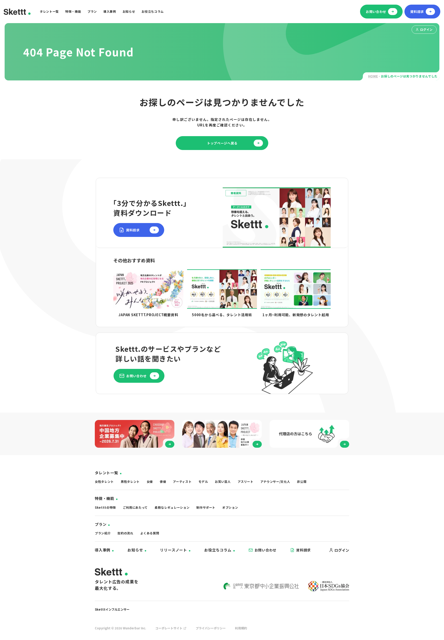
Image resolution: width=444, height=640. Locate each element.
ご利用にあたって (135, 507)
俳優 (163, 481)
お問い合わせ (266, 550)
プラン (92, 11)
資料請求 (303, 550)
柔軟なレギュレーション (172, 507)
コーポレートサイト (168, 628)
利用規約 (241, 628)
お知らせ (129, 11)
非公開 (301, 481)
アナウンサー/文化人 (275, 481)
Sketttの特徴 (105, 507)
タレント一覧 (49, 11)
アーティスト (182, 481)
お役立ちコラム (153, 11)
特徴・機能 (73, 11)
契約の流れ (125, 533)
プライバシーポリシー (211, 628)
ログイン (426, 29)
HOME (373, 76)
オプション (230, 507)
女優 (150, 481)
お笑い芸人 (223, 481)
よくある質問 (149, 533)
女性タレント (104, 481)
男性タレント (130, 481)
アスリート (245, 481)
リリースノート (173, 550)
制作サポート (205, 507)
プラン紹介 (103, 533)
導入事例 (109, 11)
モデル (203, 481)
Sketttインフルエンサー (112, 609)
